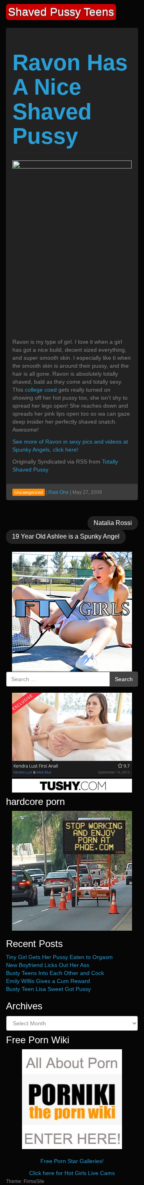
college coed (41, 389)
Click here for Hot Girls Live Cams (72, 1173)
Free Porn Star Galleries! (72, 1161)
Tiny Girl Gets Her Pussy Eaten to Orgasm (59, 957)
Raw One (58, 492)
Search (124, 679)
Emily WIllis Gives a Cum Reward (48, 981)
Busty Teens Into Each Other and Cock (55, 973)
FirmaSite (34, 1181)
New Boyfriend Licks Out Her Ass (47, 965)
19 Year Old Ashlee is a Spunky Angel (66, 536)
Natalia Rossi (113, 522)
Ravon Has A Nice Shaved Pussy (70, 99)
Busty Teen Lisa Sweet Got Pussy (48, 989)
